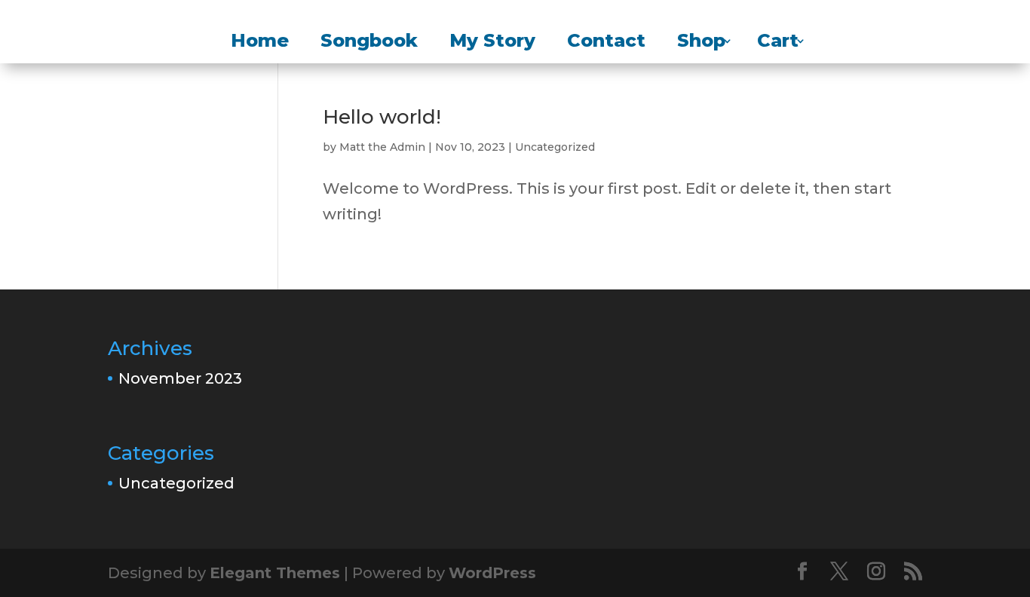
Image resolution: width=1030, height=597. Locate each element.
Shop (701, 43)
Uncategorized (555, 147)
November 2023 (180, 378)
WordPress (492, 573)
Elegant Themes (275, 573)
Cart (778, 43)
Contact (606, 43)
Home (260, 43)
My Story (492, 43)
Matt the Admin (382, 147)
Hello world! (382, 117)
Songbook (369, 43)
